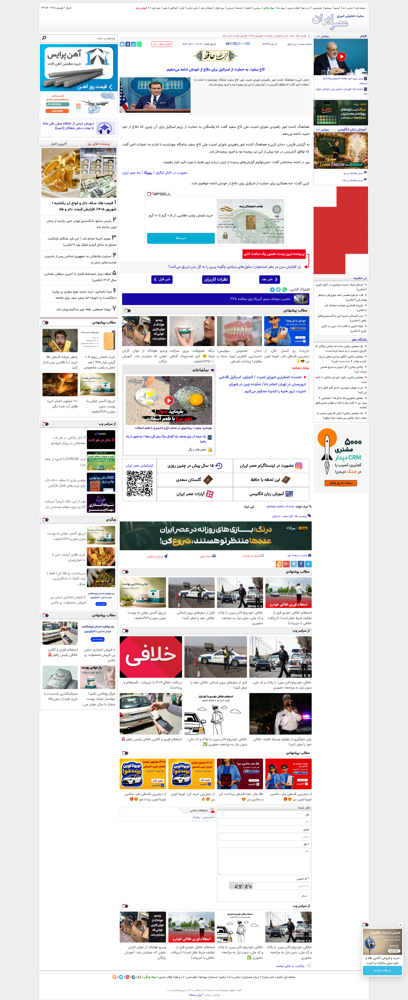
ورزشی (230, 8)
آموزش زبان (141, 8)
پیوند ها (281, 8)
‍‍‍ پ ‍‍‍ (244, 43)
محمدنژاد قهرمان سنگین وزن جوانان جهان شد (341, 91)
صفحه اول (360, 8)
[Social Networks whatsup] (284, 289)
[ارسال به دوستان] (231, 43)
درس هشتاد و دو (354, 173)
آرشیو (337, 8)
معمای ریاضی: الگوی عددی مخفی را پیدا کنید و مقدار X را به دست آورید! (343, 359)
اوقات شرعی (293, 8)
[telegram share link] (133, 44)
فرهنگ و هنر (206, 8)
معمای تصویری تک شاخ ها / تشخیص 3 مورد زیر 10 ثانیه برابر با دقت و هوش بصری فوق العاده (341, 403)
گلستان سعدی (188, 480)
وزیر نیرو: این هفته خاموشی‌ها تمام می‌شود (345, 81)
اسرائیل (276, 516)
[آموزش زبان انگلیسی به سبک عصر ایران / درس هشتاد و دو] (341, 150)
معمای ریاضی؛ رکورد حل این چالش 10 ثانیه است (341, 379)
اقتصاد (248, 8)
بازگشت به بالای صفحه (291, 966)
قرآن (182, 8)
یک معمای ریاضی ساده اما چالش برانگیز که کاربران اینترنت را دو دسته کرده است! (341, 348)
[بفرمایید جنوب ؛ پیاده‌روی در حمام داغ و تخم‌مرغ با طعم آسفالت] (169, 400)
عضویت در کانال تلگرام (171, 173)
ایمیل (306, 829)
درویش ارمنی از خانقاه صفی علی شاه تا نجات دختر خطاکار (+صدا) (68, 126)
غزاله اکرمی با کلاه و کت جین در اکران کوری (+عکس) (344, 328)
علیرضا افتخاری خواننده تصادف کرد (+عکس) (345, 307)
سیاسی (257, 8)
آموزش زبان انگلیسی (266, 494)
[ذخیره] (234, 44)
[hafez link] (216, 55)
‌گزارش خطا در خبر (161, 44)
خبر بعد (267, 279)
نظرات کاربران (216, 279)
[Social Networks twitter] (278, 289)
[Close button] (400, 924)
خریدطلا (181, 238)
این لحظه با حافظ (265, 480)
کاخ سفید (288, 516)
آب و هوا (306, 8)
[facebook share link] (127, 44)
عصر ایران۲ (268, 977)
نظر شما (304, 808)
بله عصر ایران (131, 173)
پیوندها (203, 977)
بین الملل (219, 8)
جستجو (328, 8)
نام (307, 815)
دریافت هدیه (382, 970)
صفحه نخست (305, 44)
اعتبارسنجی (209, 817)
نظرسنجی (317, 8)
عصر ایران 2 (155, 8)
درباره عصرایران (250, 977)
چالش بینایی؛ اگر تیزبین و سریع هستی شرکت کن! (343, 369)
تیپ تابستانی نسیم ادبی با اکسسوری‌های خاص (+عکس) (342, 318)
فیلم (165, 8)
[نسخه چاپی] (227, 43)
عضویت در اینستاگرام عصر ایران (267, 466)
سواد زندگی (269, 8)
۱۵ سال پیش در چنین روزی (191, 466)
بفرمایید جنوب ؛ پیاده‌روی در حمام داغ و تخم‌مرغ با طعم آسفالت (173, 428)
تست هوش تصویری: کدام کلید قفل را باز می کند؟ (342, 390)
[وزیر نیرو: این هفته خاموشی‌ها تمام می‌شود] (341, 57)
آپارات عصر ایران (191, 494)
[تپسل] (149, 194)
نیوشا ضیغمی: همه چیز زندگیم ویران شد (83, 309)
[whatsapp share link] (139, 44)
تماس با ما (348, 8)
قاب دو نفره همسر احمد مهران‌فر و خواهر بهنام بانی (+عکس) (342, 297)
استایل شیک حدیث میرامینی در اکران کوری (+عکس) (341, 287)
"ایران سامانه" (195, 995)
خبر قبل (164, 279)
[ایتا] (279, 564)
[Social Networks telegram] (272, 289)
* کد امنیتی (303, 879)
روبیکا (148, 173)
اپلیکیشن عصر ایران (139, 465)
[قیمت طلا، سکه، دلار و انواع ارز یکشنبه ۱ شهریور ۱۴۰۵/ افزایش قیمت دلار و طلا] (78, 173)
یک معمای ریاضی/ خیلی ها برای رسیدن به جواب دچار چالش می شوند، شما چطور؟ (342, 415)
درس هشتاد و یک (353, 180)
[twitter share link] (122, 44)
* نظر (306, 844)
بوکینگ (196, 817)
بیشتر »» (322, 36)
